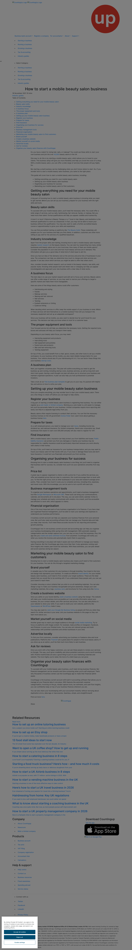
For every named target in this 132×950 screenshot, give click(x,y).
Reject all (20, 937)
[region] (20, 932)
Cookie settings (19, 942)
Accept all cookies (20, 932)
